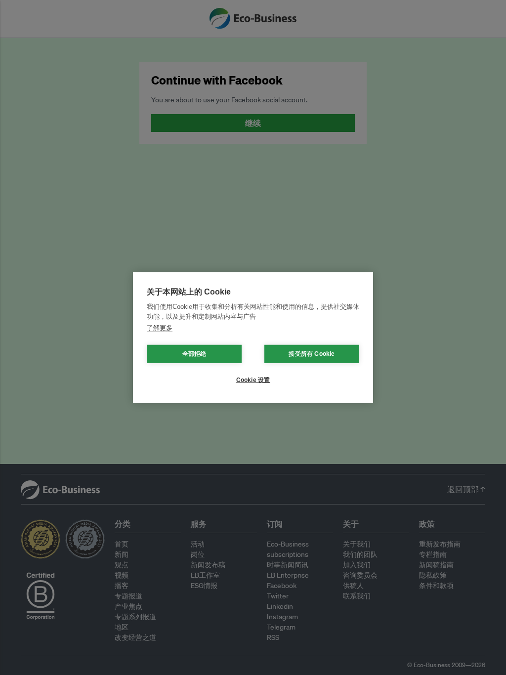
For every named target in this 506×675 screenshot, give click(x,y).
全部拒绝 (194, 353)
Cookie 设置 (253, 380)
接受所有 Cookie (312, 353)
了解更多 (159, 328)
